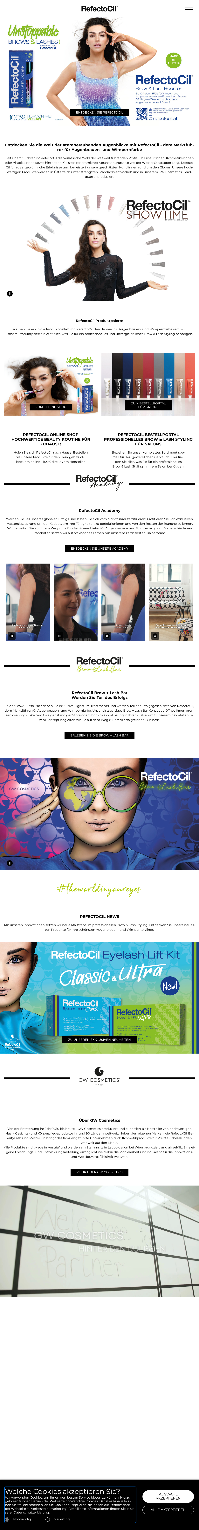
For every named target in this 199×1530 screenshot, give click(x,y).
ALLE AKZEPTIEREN (168, 1510)
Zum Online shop (51, 407)
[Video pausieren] (12, 636)
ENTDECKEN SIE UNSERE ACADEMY (99, 548)
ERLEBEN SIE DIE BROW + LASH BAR (99, 735)
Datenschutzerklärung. (32, 1512)
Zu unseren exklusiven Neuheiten (99, 1040)
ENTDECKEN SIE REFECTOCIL (99, 112)
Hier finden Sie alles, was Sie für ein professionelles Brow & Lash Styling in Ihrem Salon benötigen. (148, 461)
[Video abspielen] (10, 294)
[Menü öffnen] (189, 8)
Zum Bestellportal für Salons (148, 405)
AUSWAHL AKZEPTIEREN (168, 1496)
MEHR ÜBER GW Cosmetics (99, 1172)
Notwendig (22, 1519)
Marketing (62, 1519)
